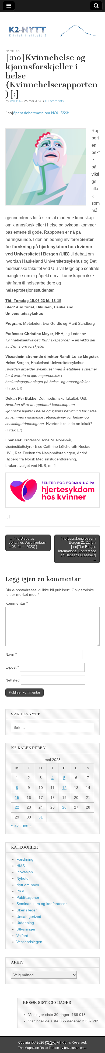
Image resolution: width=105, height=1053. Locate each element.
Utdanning (25, 923)
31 (40, 817)
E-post (12, 667)
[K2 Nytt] (52, 26)
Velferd (22, 935)
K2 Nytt (50, 1042)
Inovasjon (24, 872)
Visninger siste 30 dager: (50, 1014)
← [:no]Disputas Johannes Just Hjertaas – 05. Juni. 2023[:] (27, 542)
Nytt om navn (27, 885)
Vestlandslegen (29, 942)
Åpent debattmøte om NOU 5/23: (41, 113)
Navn (11, 654)
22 (17, 807)
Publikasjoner (27, 897)
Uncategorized (28, 916)
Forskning (24, 859)
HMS (20, 866)
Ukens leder (26, 910)
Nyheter (12, 50)
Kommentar (16, 603)
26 (64, 807)
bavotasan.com (75, 1048)
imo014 (14, 101)
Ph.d (20, 891)
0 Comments (54, 101)
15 (17, 797)
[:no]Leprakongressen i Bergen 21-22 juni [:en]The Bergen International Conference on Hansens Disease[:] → (77, 548)
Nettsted (12, 680)
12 (64, 787)
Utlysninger (26, 929)
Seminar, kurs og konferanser (41, 903)
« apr (15, 825)
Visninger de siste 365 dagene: (55, 1021)
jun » (27, 825)
